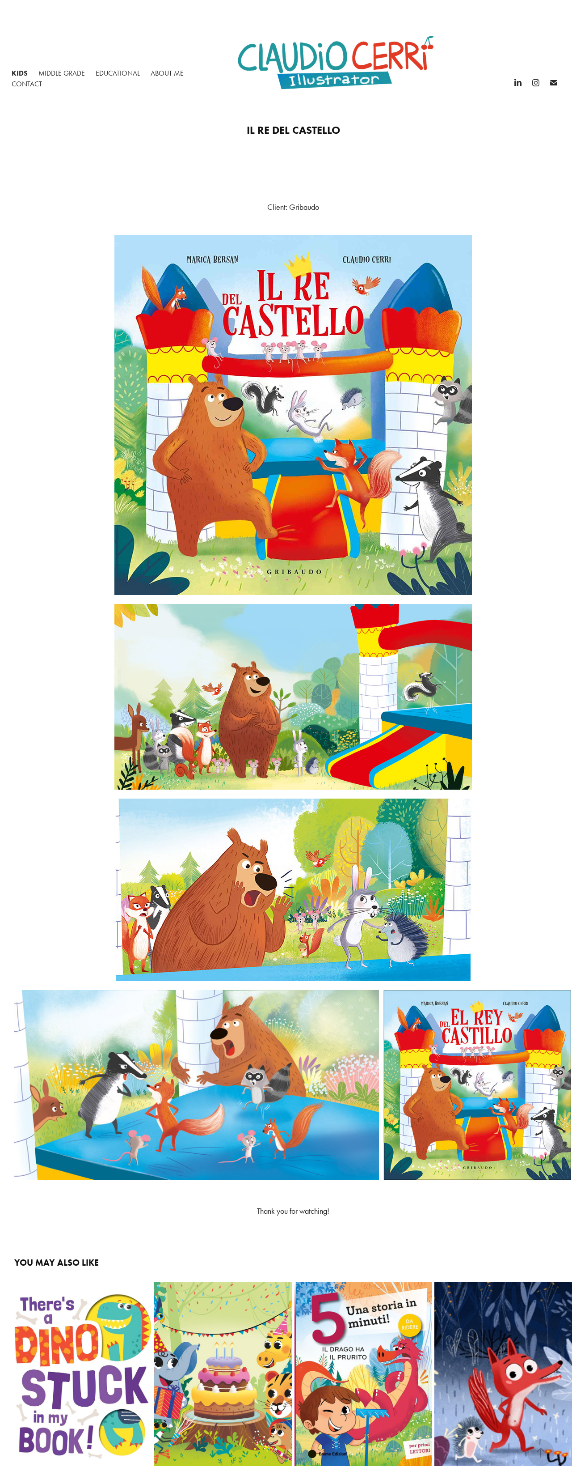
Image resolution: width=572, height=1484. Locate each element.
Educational (118, 73)
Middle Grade (61, 73)
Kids (20, 73)
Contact (27, 84)
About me (167, 73)
